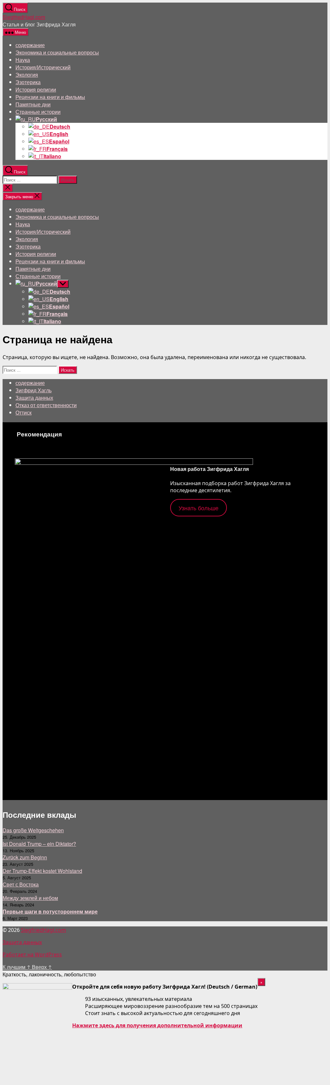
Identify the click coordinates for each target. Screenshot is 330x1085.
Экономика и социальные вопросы (57, 52)
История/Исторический (43, 67)
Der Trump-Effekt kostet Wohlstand (42, 871)
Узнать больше (198, 507)
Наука (22, 60)
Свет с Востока (21, 884)
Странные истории (38, 111)
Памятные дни (33, 104)
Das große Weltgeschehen (33, 830)
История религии (35, 89)
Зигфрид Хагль (33, 390)
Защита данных (34, 397)
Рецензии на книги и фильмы (50, 97)
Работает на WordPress (32, 954)
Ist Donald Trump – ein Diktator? (39, 843)
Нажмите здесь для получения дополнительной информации (157, 1025)
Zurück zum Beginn (25, 857)
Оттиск (23, 412)
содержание (30, 45)
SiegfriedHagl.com (24, 17)
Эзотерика (28, 82)
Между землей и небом (30, 898)
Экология (26, 74)
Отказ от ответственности (46, 405)
